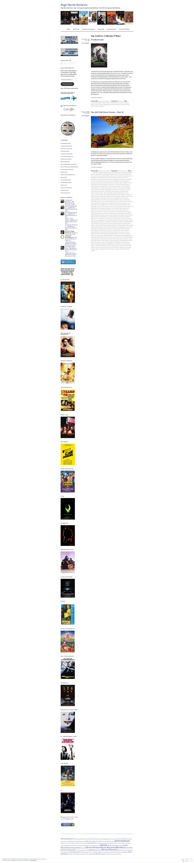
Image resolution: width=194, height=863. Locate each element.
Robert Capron (125, 232)
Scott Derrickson (119, 237)
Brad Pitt (109, 181)
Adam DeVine (100, 174)
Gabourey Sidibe (95, 199)
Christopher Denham (112, 188)
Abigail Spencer (116, 172)
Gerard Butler (115, 199)
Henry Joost (101, 201)
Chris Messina (126, 186)
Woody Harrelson (105, 249)
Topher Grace (106, 245)
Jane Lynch (113, 206)
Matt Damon (79, 845)
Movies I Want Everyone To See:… (71, 209)
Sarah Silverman (109, 237)
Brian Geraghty (124, 181)
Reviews (120, 101)
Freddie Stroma (118, 198)
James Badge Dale (103, 205)
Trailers (113, 245)
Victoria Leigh (104, 247)
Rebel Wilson (117, 230)
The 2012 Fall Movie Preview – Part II (107, 112)
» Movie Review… (70, 242)
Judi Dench (108, 843)
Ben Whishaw (102, 181)
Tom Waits (99, 245)
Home (68, 29)
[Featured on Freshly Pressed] (68, 264)
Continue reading (97, 97)
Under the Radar (64, 192)
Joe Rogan (108, 208)
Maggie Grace (103, 220)
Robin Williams (114, 233)
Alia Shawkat (106, 176)
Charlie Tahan (106, 103)
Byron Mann (124, 182)
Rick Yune (111, 232)
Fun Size (126, 198)
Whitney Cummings (125, 247)
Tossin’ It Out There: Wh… (71, 233)
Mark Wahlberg (67, 845)
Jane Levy (107, 206)
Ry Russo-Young (121, 235)
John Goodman (98, 843)
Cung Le (93, 191)
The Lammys (90, 854)
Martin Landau (124, 103)
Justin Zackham (98, 213)
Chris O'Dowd (101, 188)
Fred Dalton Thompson (107, 198)
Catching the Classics (65, 146)
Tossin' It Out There (65, 187)
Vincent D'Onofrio (114, 247)
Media (83, 845)
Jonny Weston (120, 210)
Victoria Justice (95, 247)
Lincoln (62, 845)
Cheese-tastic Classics (65, 148)
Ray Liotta (110, 230)
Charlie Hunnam (125, 184)
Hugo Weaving (113, 203)
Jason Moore (121, 206)
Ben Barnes (94, 181)
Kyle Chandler (95, 216)
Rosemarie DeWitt (102, 235)
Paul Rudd (87, 850)
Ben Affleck (128, 179)
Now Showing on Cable (66, 169)
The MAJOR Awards (65, 182)
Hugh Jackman (84, 843)
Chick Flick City (64, 151)
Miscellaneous (122, 171)
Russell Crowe (112, 235)
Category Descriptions (88, 29)
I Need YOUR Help (124, 29)
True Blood (118, 854)
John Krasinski (101, 210)
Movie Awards (112, 845)
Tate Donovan (106, 240)
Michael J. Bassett (99, 223)
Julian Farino (115, 211)
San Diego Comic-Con (77, 852)
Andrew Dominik (101, 177)
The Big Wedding (125, 240)
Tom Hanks (124, 244)
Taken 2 (99, 240)
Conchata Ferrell (125, 189)
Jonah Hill (103, 843)
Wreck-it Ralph (115, 249)
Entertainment (115, 103)
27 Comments (85, 43)
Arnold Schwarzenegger (98, 839)
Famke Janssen (116, 196)
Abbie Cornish (107, 172)
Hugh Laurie (105, 203)
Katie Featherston (118, 213)
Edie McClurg (113, 194)
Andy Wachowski (112, 177)
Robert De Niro (95, 233)
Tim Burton (117, 244)
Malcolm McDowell (113, 220)
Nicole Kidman (113, 225)
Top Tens (63, 185)
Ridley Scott (120, 850)
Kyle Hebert (103, 216)
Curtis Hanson (100, 191)
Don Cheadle (99, 194)
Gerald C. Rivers (105, 199)
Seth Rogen (108, 852)
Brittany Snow (95, 182)
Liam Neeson (109, 218)
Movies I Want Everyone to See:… (71, 203)
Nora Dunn (130, 225)
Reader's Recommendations (67, 174)
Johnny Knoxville (111, 210)
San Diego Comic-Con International (91, 852)
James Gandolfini (121, 205)
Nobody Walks (122, 225)
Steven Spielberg (123, 852)
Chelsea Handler (116, 186)
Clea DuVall (101, 189)
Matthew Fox (110, 222)
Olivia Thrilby (111, 227)
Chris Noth (94, 188)
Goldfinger (63, 843)
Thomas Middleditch (108, 244)
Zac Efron (122, 249)
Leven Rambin (100, 218)
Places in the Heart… (69, 219)
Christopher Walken (124, 188)
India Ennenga (122, 203)
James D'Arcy (112, 205)
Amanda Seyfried (125, 176)
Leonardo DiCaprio (121, 843)
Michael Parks (108, 223)
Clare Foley (94, 189)
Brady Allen (115, 181)
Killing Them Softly (118, 215)
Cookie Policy (33, 860)
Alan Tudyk (125, 174)
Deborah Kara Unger (97, 193)
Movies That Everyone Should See (68, 166)
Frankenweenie (97, 39)
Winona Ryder (100, 106)
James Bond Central (65, 159)
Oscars (77, 850)
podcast (92, 850)
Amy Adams (91, 839)
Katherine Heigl (108, 213)
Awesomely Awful (65, 143)
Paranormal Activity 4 (97, 228)
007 (72, 839)
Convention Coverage (65, 153)
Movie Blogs (119, 845)
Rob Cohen (118, 232)
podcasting (98, 850)
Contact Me (101, 29)
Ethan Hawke (107, 196)
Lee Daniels (121, 216)
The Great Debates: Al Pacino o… (71, 239)
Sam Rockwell (99, 237)
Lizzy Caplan (117, 218)
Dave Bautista (115, 191)
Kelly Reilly (94, 215)
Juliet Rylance (123, 211)
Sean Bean (94, 239)
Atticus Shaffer (114, 179)
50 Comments (85, 115)
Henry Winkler (110, 201)
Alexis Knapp (98, 176)
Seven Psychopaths (103, 239)
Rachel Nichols (122, 228)
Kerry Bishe (101, 215)
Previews (114, 228)
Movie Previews (122, 223)
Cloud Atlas (108, 189)
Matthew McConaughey (121, 222)
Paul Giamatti (81, 850)
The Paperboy (117, 242)
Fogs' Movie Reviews (74, 5)
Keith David (127, 213)
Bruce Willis (122, 839)
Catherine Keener (103, 184)
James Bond (91, 843)
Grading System (111, 29)
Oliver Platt (103, 227)
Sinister (126, 239)
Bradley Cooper (111, 839)
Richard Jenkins (95, 232)
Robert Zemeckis (104, 233)
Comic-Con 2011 (96, 841)
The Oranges (108, 242)
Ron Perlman (123, 233)
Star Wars (116, 852)
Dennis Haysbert (108, 193)
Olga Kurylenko (95, 227)
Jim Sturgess (101, 208)
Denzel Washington (119, 193)
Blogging (105, 839)
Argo (98, 179)
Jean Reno (128, 206)
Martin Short (95, 104)
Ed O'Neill (106, 194)
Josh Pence (99, 211)
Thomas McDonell (96, 244)
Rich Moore (125, 230)
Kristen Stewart (113, 843)
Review (127, 104)
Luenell (128, 218)
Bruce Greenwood (105, 182)
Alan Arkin (118, 174)
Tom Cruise (113, 854)
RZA (127, 235)
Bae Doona (122, 179)
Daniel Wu (108, 191)
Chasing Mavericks (105, 186)
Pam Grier (129, 227)
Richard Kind (104, 232)
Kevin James (108, 215)
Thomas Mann (125, 242)
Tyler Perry (119, 245)
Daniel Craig (111, 841)
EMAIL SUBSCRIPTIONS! (67, 68)
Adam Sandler (77, 839)
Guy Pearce (78, 843)
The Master (107, 854)
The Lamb (84, 854)
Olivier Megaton (120, 227)
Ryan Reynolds (67, 852)
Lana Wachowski (112, 216)
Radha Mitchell (102, 230)
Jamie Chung (100, 206)
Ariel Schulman (104, 179)
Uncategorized (64, 190)
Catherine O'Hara (96, 103)
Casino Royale (64, 841)
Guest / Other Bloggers (66, 156)
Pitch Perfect (108, 228)
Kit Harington (128, 215)
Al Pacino (86, 839)
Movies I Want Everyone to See (68, 164)
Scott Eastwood (128, 237)
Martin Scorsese (74, 845)
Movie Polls (83, 847)
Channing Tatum (70, 841)
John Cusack (122, 208)
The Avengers (70, 854)
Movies (123, 104)
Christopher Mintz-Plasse (79, 841)
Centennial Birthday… (68, 200)
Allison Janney (115, 176)
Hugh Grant (97, 203)
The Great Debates (65, 179)
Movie (101, 104)
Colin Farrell (116, 189)
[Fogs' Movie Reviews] (97, 18)
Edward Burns (122, 194)
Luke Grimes (94, 220)
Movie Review (107, 104)
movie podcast (74, 848)
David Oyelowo (124, 191)
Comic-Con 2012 (105, 841)
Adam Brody (124, 172)
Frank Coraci (129, 196)
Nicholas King (104, 225)
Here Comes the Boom (121, 201)
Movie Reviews (116, 104)
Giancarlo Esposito (124, 199)
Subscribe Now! (67, 84)
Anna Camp (120, 177)
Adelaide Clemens (109, 174)
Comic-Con (88, 841)
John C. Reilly (115, 208)
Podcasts (62, 172)
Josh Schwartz (106, 211)
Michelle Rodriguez (89, 845)
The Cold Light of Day (77, 854)
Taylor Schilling (114, 240)
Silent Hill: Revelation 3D (116, 239)
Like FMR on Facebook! (68, 115)
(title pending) (66, 839)
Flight (122, 196)
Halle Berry (94, 201)
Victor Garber (127, 245)
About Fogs (76, 29)
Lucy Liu (123, 218)
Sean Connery (102, 852)
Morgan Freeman (96, 845)
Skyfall (112, 852)
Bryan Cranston (115, 182)
